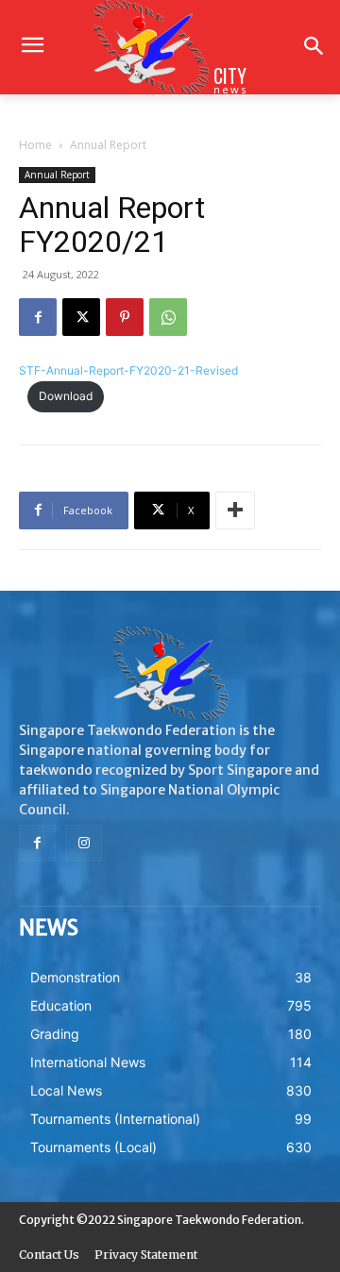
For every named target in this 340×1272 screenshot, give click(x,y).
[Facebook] (38, 317)
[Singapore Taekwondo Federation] (170, 674)
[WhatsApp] (168, 317)
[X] (81, 317)
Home (35, 145)
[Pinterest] (125, 317)
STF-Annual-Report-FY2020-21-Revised (128, 370)
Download (66, 396)
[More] (235, 510)
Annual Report (108, 145)
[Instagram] (83, 843)
